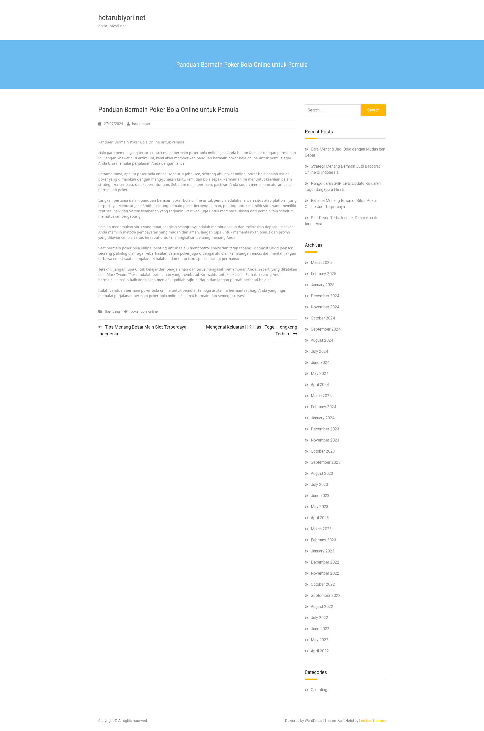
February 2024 (323, 406)
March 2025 (321, 262)
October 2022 (323, 584)
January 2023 (323, 551)
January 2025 (323, 284)
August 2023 (322, 473)
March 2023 (321, 529)
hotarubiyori (141, 124)
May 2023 (319, 506)
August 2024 (322, 340)
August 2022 (322, 606)
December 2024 (325, 296)
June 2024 (320, 362)
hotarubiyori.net (121, 17)
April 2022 (320, 651)
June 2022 (320, 628)
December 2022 (325, 562)
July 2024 (319, 351)
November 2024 (325, 307)
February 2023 (323, 540)
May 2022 (319, 639)
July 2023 (319, 484)
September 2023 (326, 462)
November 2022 (325, 573)
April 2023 (320, 517)
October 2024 (323, 318)
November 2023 (325, 440)
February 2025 (323, 273)
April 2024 (320, 384)
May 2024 (319, 373)
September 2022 (326, 595)
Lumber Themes (372, 721)
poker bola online (144, 311)
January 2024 (323, 418)
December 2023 (325, 429)
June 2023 (320, 495)
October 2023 (323, 451)
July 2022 (319, 617)
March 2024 (321, 395)
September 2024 (326, 329)
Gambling (112, 311)
